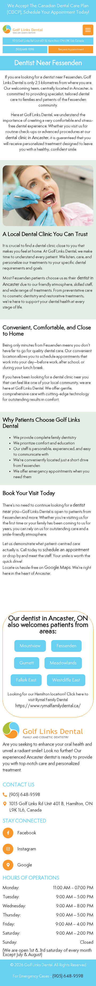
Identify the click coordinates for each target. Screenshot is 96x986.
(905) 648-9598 (25, 49)
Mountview (30, 646)
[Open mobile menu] (88, 30)
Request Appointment (71, 49)
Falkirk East (26, 680)
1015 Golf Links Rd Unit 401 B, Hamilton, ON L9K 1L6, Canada (48, 41)
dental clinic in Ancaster (27, 137)
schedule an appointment (66, 549)
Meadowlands (63, 663)
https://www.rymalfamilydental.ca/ (48, 705)
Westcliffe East (66, 680)
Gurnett (26, 663)
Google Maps (57, 567)
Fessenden (66, 646)
